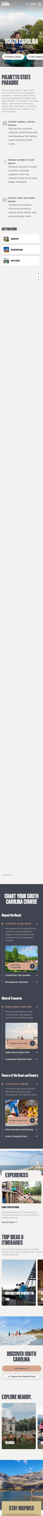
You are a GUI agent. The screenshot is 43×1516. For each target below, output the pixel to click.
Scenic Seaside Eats (16, 1136)
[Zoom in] (38, 273)
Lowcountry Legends (16, 1084)
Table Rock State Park (17, 1052)
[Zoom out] (38, 276)
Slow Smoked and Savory (19, 1129)
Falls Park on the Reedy (18, 923)
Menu (33, 4)
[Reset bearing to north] (38, 279)
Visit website (20, 1368)
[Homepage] (5, 5)
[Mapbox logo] (7, 875)
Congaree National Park (18, 1059)
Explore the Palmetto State (23, 1376)
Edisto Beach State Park (18, 1006)
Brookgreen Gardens (16, 982)
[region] (21, 574)
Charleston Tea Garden (17, 975)
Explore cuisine (14, 57)
